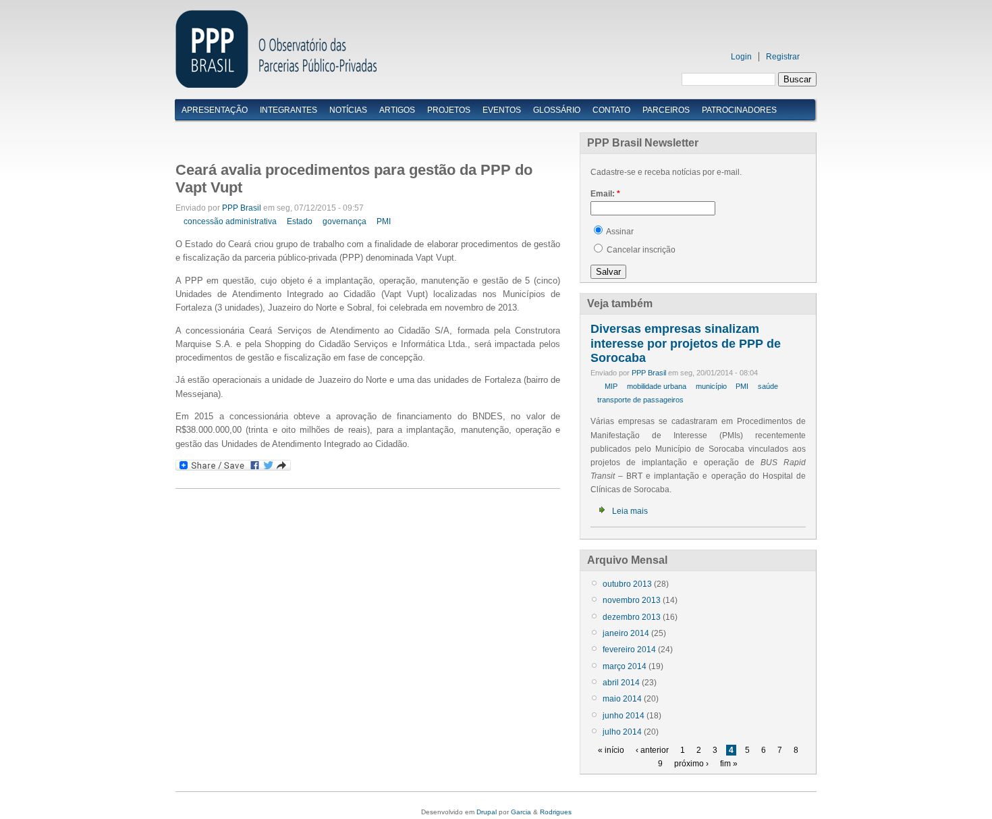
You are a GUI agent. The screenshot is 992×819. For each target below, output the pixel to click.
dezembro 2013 (632, 617)
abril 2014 (621, 682)
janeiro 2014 (626, 633)
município (711, 386)
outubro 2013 (627, 584)
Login (741, 56)
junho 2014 (623, 715)
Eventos (502, 110)
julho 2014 (622, 732)
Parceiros (666, 110)
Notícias (348, 110)
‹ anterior (652, 750)
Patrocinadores (739, 110)
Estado (299, 221)
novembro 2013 (632, 600)
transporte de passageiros (640, 400)
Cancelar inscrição (640, 250)
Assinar (619, 231)
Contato (611, 110)
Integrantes (288, 110)
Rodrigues (556, 812)
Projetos (448, 110)
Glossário (556, 110)
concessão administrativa (230, 221)
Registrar (783, 56)
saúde (768, 386)
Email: (605, 194)
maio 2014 (622, 699)
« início (611, 750)
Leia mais (630, 511)
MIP (611, 386)
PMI (384, 221)
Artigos (397, 110)
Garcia (521, 812)
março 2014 (624, 666)
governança (344, 221)
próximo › (691, 763)
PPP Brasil (241, 208)
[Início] (276, 85)
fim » (729, 763)
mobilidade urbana (656, 386)
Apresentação (215, 110)
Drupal (486, 812)
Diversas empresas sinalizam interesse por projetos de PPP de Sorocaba (685, 343)
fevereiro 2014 (629, 649)
